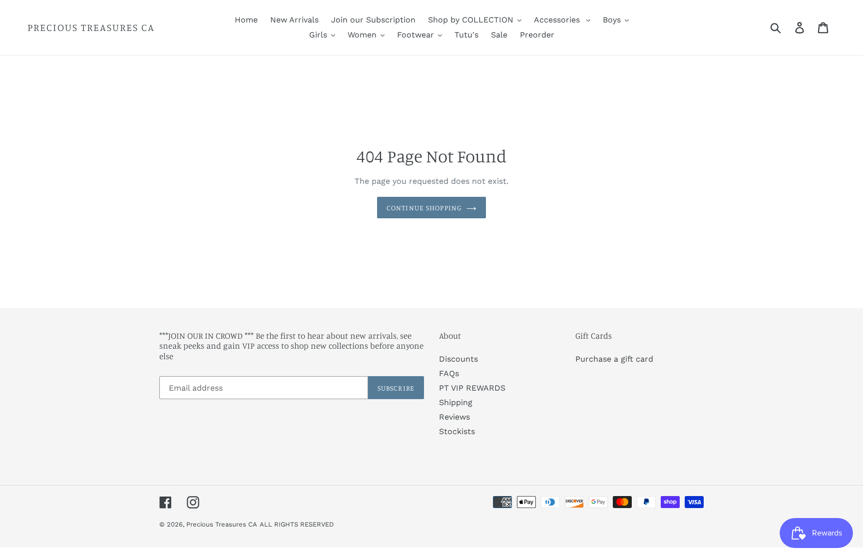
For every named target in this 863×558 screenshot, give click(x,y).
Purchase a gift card (614, 359)
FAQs (449, 373)
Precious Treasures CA (91, 27)
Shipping (455, 402)
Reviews (454, 417)
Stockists (457, 431)
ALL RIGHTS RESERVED (297, 524)
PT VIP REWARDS (472, 388)
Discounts (458, 359)
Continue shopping (424, 207)
